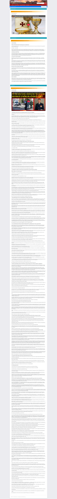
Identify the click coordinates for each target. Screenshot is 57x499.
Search (45, 3)
